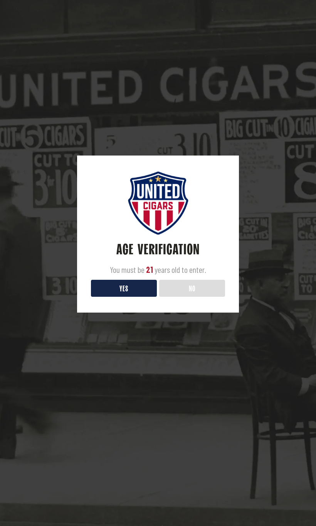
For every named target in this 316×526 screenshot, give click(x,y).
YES (123, 288)
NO (192, 288)
